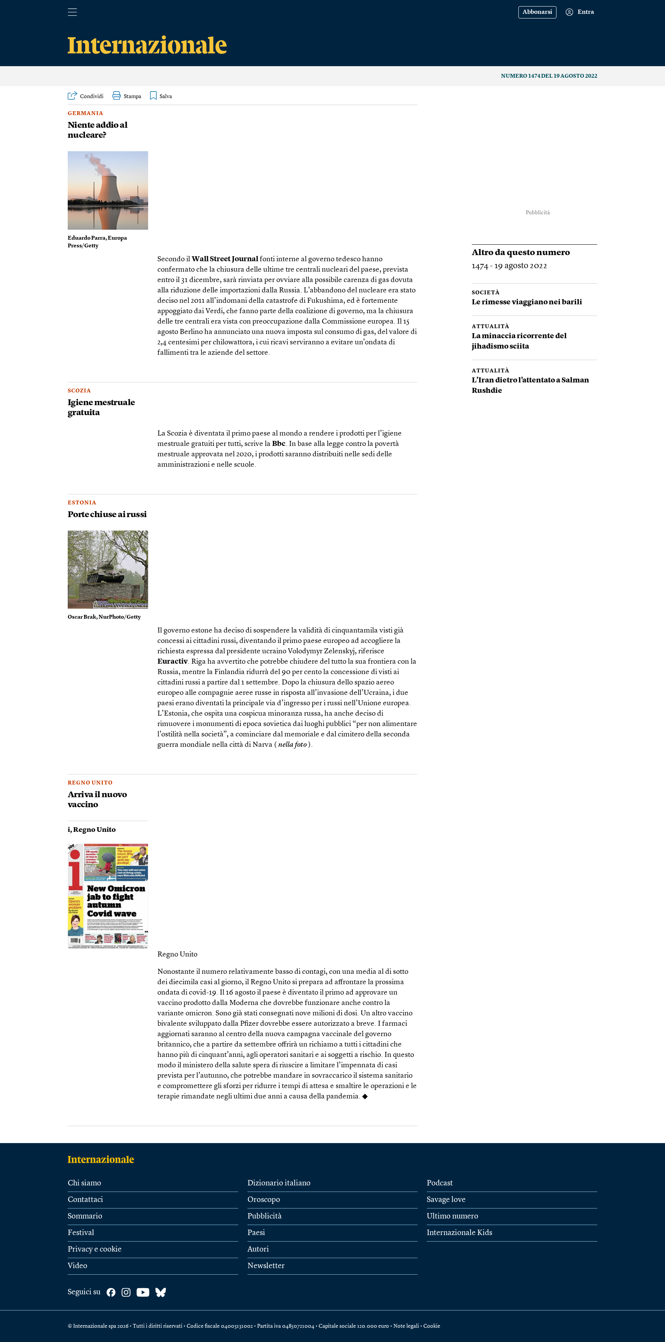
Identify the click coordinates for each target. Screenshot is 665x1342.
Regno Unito (90, 783)
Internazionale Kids (459, 1233)
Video (77, 1266)
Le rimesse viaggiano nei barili (527, 302)
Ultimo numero (452, 1216)
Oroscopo (263, 1200)
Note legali (406, 1326)
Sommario (85, 1216)
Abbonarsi (537, 12)
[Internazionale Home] (103, 1159)
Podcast (440, 1183)
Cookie (431, 1326)
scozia (79, 391)
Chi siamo (84, 1183)
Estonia (82, 503)
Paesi (256, 1233)
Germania (86, 113)
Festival (81, 1233)
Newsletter (266, 1266)
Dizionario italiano (279, 1183)
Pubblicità (264, 1216)
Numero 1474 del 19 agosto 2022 (549, 76)
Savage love (446, 1200)
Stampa (132, 96)
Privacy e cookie (95, 1250)
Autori (258, 1250)
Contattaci (85, 1200)
